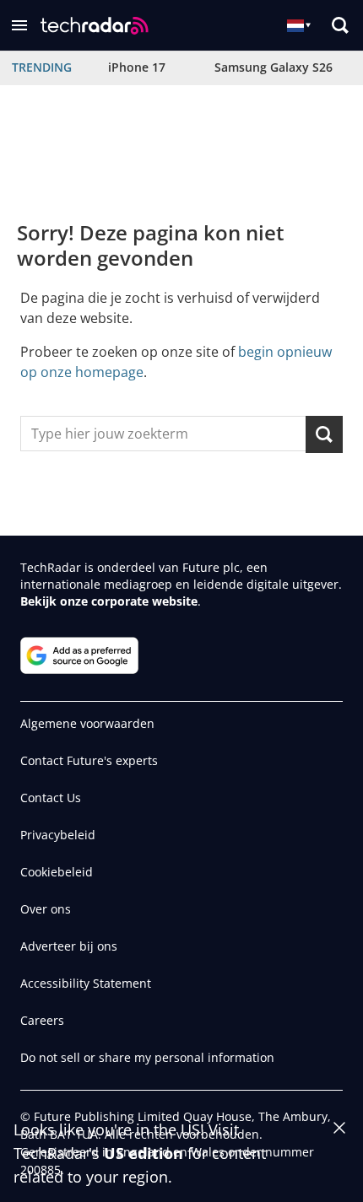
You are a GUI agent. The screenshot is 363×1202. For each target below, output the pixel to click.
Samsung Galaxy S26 (273, 67)
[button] (19, 25)
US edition (143, 1153)
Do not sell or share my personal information (147, 1057)
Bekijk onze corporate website (109, 601)
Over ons (45, 909)
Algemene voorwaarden (87, 723)
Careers (42, 1020)
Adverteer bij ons (68, 946)
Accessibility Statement (85, 983)
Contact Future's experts (89, 760)
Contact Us (50, 798)
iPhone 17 (136, 67)
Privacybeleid (57, 835)
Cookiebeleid (56, 872)
